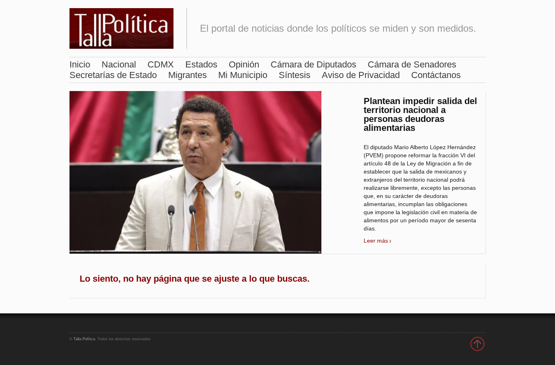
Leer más (376, 240)
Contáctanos (436, 75)
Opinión (244, 64)
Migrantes (187, 75)
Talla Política (84, 339)
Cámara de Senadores (412, 64)
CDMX (160, 64)
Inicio (79, 64)
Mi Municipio (242, 75)
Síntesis (294, 75)
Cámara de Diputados (313, 64)
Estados (201, 64)
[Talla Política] (121, 26)
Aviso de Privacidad (361, 75)
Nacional (119, 64)
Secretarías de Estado (113, 75)
